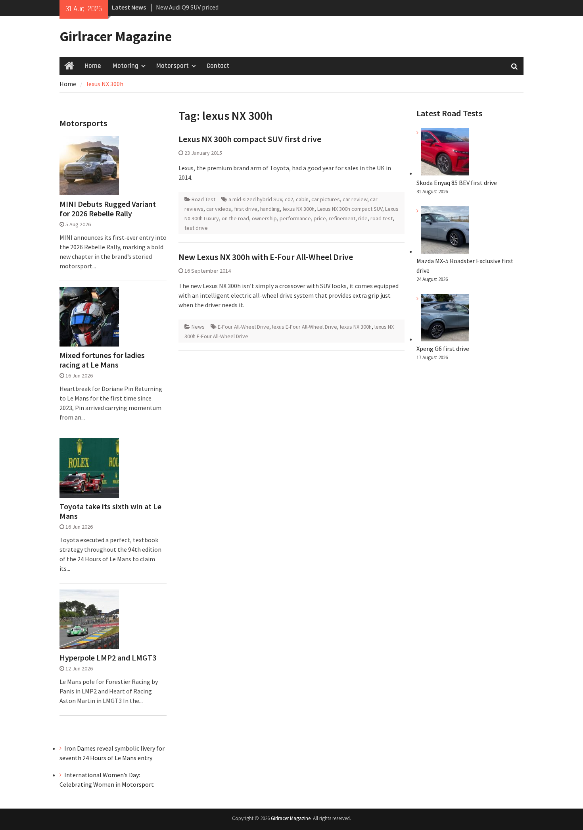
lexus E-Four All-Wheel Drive (304, 326)
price (320, 218)
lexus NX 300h (299, 208)
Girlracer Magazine (115, 36)
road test (381, 218)
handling (270, 208)
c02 (289, 199)
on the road (235, 218)
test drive (196, 227)
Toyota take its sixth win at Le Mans (110, 511)
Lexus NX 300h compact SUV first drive (249, 138)
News (198, 326)
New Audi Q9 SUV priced (187, 7)
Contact (218, 66)
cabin (302, 199)
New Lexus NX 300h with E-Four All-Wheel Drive (265, 256)
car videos (218, 208)
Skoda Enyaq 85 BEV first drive (456, 183)
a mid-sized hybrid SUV (255, 199)
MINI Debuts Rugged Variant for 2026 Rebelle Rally (107, 208)
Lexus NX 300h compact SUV (349, 208)
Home (93, 66)
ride (363, 218)
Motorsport (172, 66)
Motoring (125, 66)
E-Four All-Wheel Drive (243, 326)
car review (355, 199)
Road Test (203, 199)
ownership (264, 218)
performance (295, 218)
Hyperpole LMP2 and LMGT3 (107, 657)
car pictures (325, 199)
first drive (245, 208)
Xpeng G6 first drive (442, 348)
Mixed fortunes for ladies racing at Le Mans (102, 360)
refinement (342, 218)
